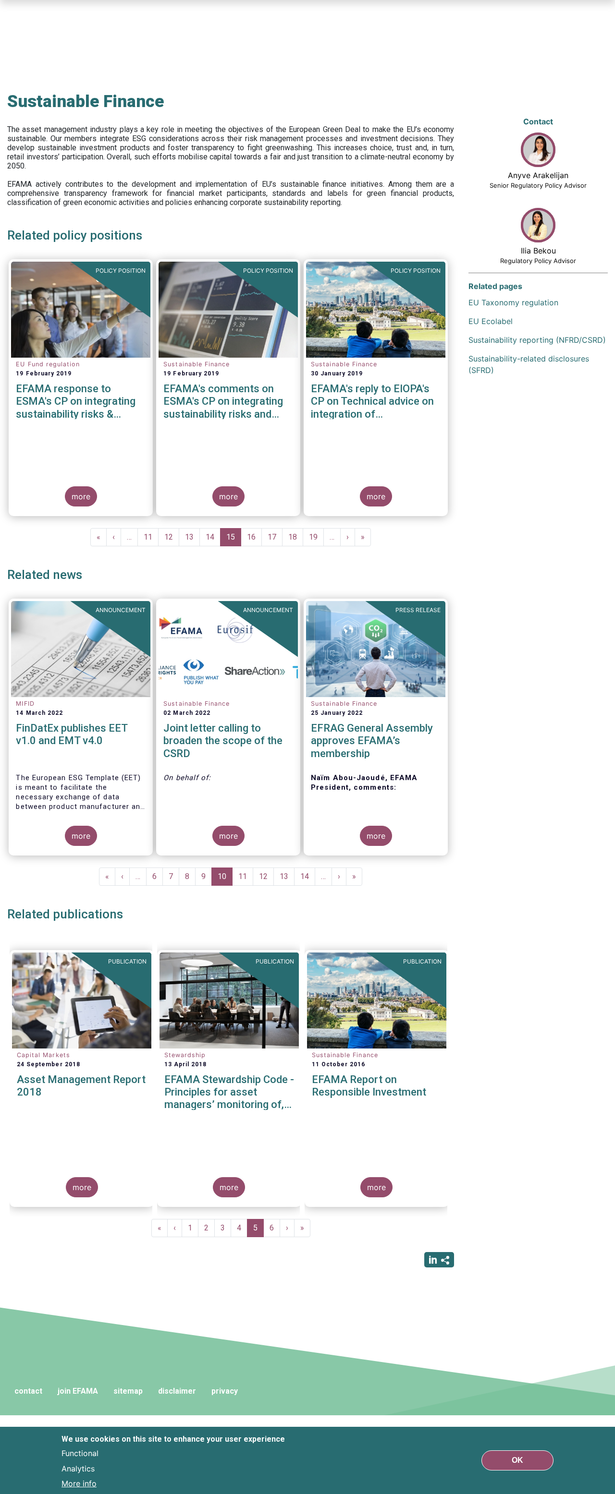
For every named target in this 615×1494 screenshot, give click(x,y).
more (81, 496)
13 (192, 537)
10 (225, 879)
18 (295, 537)
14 (213, 537)
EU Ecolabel (490, 321)
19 (316, 537)
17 (275, 537)
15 (233, 539)
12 (171, 537)
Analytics (78, 1468)
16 (254, 537)
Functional (80, 1453)
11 (151, 537)
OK (517, 1460)
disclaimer (177, 1391)
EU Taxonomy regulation (513, 302)
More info (79, 1483)
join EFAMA (78, 1391)
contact (28, 1391)
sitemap (128, 1391)
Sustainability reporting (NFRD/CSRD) (537, 340)
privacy (224, 1391)
